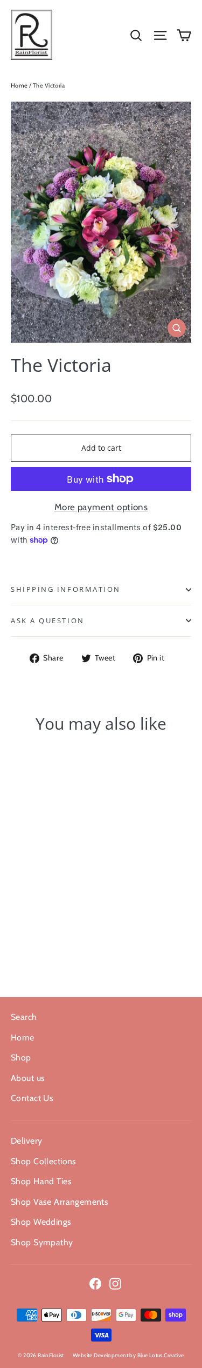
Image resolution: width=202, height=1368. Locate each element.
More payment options (101, 507)
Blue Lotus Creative (160, 1355)
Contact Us (32, 1098)
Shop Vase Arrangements (59, 1202)
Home (19, 85)
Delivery (26, 1141)
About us (28, 1078)
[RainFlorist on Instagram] (115, 1283)
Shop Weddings (41, 1222)
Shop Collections (43, 1161)
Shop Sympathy (42, 1242)
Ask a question (48, 620)
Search (24, 1017)
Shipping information (66, 589)
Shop (21, 1057)
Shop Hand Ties (41, 1181)
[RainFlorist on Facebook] (95, 1283)
